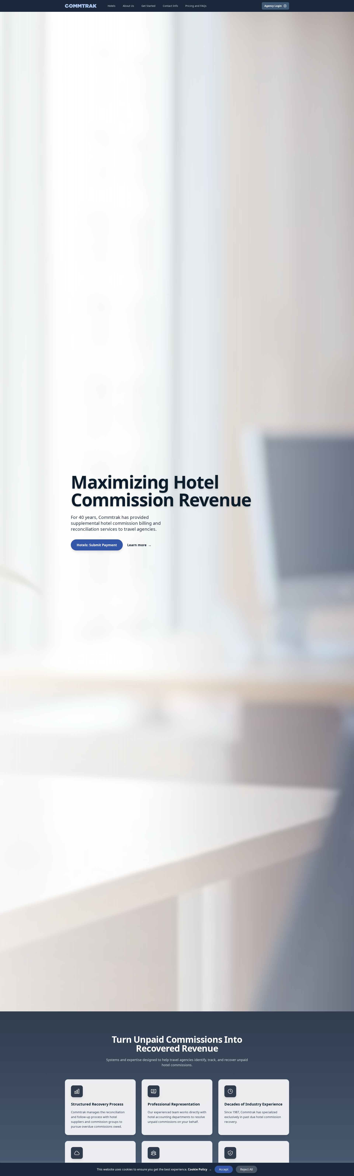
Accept (223, 1169)
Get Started (148, 6)
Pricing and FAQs (195, 6)
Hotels (111, 6)
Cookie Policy (200, 1169)
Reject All (246, 1169)
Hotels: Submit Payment (97, 545)
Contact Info (170, 6)
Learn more (139, 545)
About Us (128, 6)
